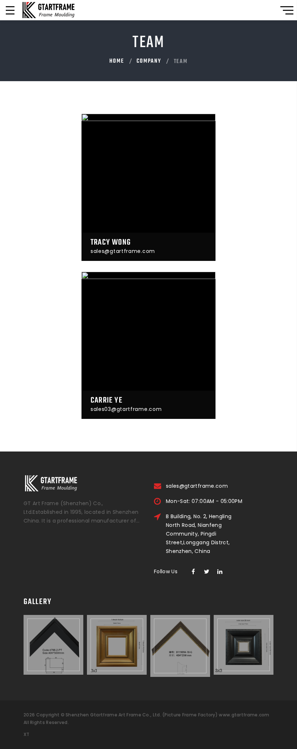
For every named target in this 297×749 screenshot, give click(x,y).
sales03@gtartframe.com (126, 409)
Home (116, 61)
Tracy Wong (111, 242)
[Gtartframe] (48, 10)
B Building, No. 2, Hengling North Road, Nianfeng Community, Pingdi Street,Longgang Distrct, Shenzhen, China (198, 534)
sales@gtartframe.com (123, 251)
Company (149, 61)
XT (27, 734)
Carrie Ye (106, 400)
